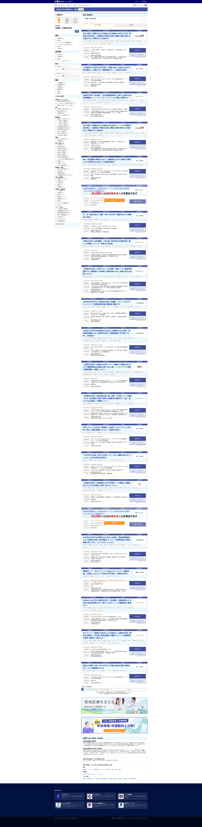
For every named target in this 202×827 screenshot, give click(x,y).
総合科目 (60, 192)
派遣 (59, 58)
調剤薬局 (61, 38)
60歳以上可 (61, 180)
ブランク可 (61, 219)
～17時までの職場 (63, 123)
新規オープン (61, 163)
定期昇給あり (61, 113)
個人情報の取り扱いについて (123, 818)
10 (107, 689)
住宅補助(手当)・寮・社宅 (65, 175)
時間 (75, 22)
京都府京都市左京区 (90, 18)
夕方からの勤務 (62, 131)
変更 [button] (77, 31)
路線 (67, 22)
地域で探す (69, 5)
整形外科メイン (62, 198)
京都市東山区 (109, 760)
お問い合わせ (137, 818)
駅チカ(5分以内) (62, 139)
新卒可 (59, 185)
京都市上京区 (95, 760)
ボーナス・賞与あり (63, 115)
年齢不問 (60, 182)
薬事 (59, 93)
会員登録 (144, 1)
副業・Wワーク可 (62, 178)
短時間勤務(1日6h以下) (64, 129)
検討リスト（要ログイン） (139, 54)
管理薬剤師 (61, 85)
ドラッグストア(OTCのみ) (64, 44)
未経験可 (60, 187)
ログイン (137, 1)
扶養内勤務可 (61, 221)
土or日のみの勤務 (62, 135)
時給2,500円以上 (62, 111)
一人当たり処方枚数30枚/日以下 (66, 159)
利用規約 (114, 818)
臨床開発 (60, 89)
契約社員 (60, 56)
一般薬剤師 (61, 83)
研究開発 (60, 87)
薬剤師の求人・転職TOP (59, 5)
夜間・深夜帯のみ (62, 133)
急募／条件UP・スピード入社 (65, 105)
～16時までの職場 (62, 120)
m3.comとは (143, 818)
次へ (129, 689)
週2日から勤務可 (62, 152)
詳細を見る (138, 50)
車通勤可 (60, 141)
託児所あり (61, 171)
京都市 (84, 760)
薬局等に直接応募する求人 (65, 101)
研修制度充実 (61, 173)
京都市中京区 (102, 760)
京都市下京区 (115, 760)
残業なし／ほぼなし (63, 118)
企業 (59, 46)
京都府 (74, 5)
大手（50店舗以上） (63, 165)
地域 (59, 22)
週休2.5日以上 (61, 146)
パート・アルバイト (63, 60)
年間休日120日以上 (63, 148)
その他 (59, 48)
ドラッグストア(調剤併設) (65, 42)
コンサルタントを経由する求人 (66, 103)
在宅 (59, 205)
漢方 (59, 201)
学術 (59, 91)
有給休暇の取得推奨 (63, 157)
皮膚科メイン (61, 196)
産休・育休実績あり (63, 169)
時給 (63, 73)
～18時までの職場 (63, 125)
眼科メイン (61, 194)
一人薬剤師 (61, 190)
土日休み (60, 144)
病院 (59, 40)
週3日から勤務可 (62, 155)
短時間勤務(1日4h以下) (64, 127)
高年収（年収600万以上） (65, 109)
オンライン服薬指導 (63, 203)
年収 (63, 66)
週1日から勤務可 (62, 150)
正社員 (60, 54)
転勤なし (60, 161)
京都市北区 (89, 760)
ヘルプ (131, 818)
